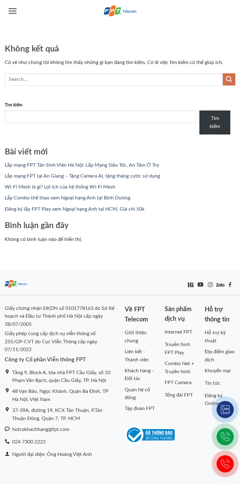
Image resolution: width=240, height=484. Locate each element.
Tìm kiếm (13, 105)
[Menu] (12, 11)
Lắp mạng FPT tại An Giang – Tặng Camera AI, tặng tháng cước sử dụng (82, 176)
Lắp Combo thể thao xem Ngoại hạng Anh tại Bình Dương (67, 197)
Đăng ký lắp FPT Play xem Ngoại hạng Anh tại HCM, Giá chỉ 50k (74, 209)
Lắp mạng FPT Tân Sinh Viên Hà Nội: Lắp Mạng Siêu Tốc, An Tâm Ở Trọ (82, 165)
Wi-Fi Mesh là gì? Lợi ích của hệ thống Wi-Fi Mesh (60, 186)
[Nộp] (229, 79)
